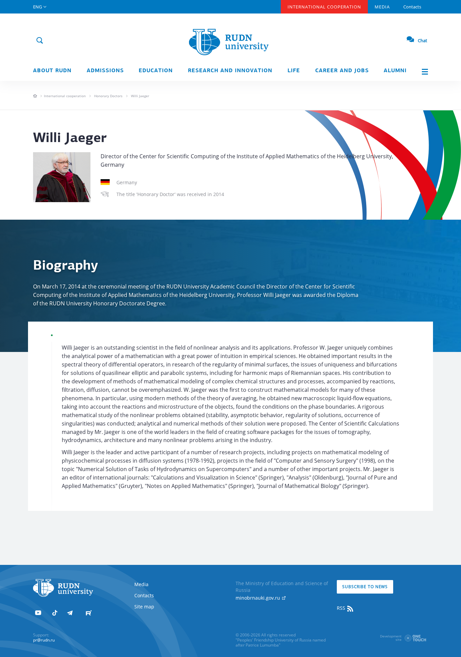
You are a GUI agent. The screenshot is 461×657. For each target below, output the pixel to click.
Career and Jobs (342, 71)
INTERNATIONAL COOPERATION (324, 7)
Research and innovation (230, 71)
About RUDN (52, 71)
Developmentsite (391, 637)
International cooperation (65, 95)
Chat (422, 40)
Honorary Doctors (108, 95)
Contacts (412, 7)
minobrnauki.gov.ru (258, 598)
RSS (342, 608)
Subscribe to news (365, 587)
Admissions (105, 71)
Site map (144, 606)
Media (382, 7)
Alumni (395, 71)
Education (156, 71)
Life (294, 71)
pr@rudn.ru (44, 640)
